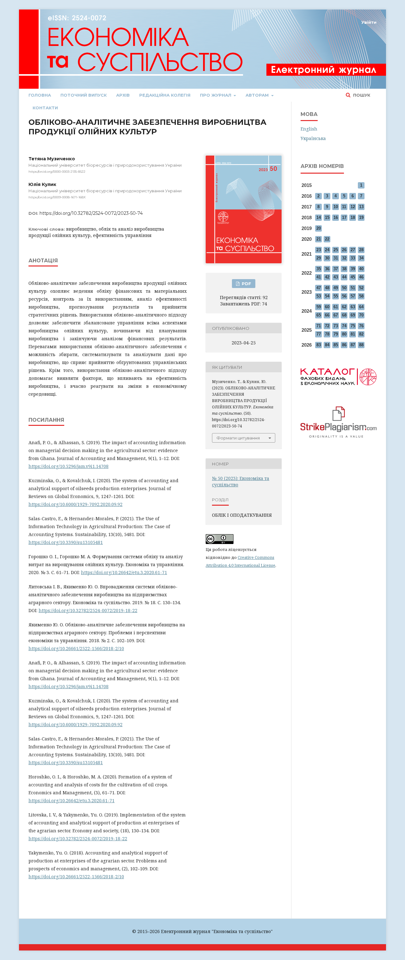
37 (335, 268)
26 (344, 249)
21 (318, 239)
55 (335, 296)
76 (361, 325)
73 (335, 325)
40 (361, 268)
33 (353, 258)
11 (344, 206)
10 (335, 206)
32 (344, 258)
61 (335, 306)
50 (344, 287)
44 (344, 277)
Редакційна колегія (164, 95)
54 (327, 296)
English (309, 129)
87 (353, 344)
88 (361, 344)
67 (335, 315)
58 (361, 296)
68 (344, 315)
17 (344, 217)
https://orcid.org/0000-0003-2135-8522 (56, 172)
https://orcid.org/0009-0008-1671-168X (57, 197)
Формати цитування (238, 437)
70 (361, 315)
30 (327, 258)
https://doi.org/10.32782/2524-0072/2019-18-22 (88, 610)
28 (361, 249)
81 (353, 334)
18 (353, 217)
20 (318, 228)
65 (318, 315)
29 (318, 258)
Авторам (258, 95)
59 (318, 306)
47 (318, 287)
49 (335, 287)
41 (318, 277)
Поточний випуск (83, 95)
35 (318, 268)
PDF (245, 283)
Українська (313, 138)
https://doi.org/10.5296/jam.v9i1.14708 (68, 466)
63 (353, 306)
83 (318, 344)
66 (327, 315)
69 (353, 315)
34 (361, 258)
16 (335, 217)
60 (327, 306)
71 (318, 325)
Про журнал (216, 95)
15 (327, 217)
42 (327, 277)
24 (327, 249)
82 (361, 334)
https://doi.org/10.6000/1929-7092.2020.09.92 (75, 504)
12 (353, 206)
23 (318, 249)
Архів (123, 95)
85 (335, 344)
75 (353, 325)
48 (327, 287)
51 (353, 287)
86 (344, 344)
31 (335, 258)
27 (353, 249)
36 (327, 268)
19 (361, 217)
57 (353, 296)
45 (353, 277)
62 (344, 306)
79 (335, 334)
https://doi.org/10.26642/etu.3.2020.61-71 (124, 572)
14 (318, 217)
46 (361, 277)
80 (344, 334)
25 (335, 249)
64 (361, 306)
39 (353, 268)
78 (327, 334)
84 (327, 344)
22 (327, 239)
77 (318, 334)
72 (327, 325)
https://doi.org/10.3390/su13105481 (65, 542)
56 (344, 296)
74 (344, 325)
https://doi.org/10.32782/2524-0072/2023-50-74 (91, 213)
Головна (39, 95)
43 (335, 277)
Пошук (361, 95)
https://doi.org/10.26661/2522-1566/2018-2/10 (76, 648)
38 (344, 268)
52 (361, 287)
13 (361, 206)
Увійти (369, 22)
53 (318, 296)
